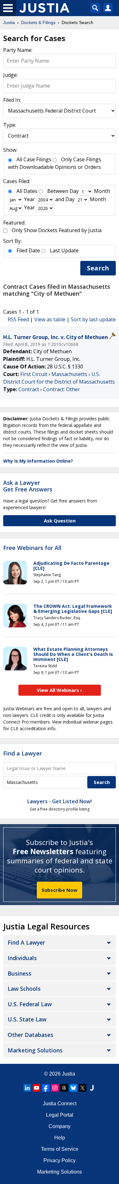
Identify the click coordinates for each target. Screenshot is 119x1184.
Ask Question (60, 520)
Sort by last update (93, 319)
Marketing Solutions (35, 1050)
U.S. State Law (27, 1019)
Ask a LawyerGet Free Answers (27, 486)
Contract (28, 389)
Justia (68, 1073)
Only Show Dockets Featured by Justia (57, 230)
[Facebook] (46, 1088)
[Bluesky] (73, 1088)
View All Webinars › (59, 690)
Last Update (64, 250)
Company (59, 1126)
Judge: (10, 74)
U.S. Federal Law (30, 1004)
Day (74, 191)
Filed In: (12, 99)
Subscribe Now (59, 890)
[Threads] (64, 1088)
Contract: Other (61, 389)
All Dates (27, 191)
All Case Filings (34, 159)
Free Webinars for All (32, 548)
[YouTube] (36, 1088)
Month (102, 191)
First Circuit (33, 374)
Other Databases (30, 1035)
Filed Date (28, 250)
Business (19, 973)
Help (59, 1137)
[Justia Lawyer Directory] (92, 1088)
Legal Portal (59, 1115)
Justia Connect (59, 1103)
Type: (9, 124)
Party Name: (17, 49)
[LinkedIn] (27, 1088)
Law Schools (24, 988)
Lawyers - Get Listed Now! (59, 801)
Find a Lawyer (22, 753)
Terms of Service (59, 1149)
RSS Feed (18, 319)
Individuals (22, 958)
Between (57, 191)
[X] (82, 1088)
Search (98, 268)
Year (29, 199)
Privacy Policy (59, 1160)
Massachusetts (69, 374)
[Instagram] (55, 1088)
